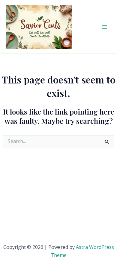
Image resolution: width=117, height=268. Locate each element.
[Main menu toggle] (104, 27)
